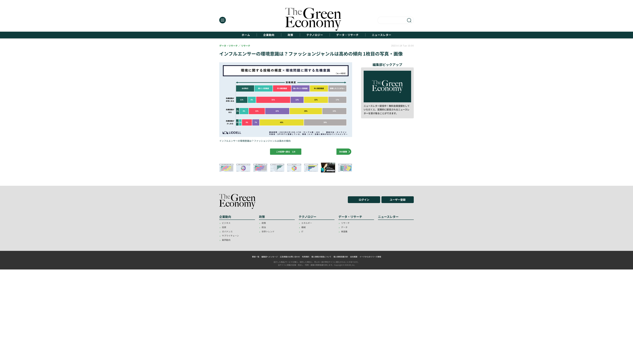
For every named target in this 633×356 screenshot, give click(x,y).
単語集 (344, 231)
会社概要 (353, 256)
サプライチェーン (230, 235)
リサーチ (345, 222)
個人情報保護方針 (340, 256)
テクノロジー (314, 34)
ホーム (246, 34)
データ (344, 227)
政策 (290, 34)
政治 (264, 227)
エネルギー (306, 222)
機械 (303, 227)
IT (302, 231)
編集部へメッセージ (269, 256)
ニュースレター (381, 34)
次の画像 (343, 151)
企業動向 (268, 34)
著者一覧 (255, 256)
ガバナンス (227, 231)
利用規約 (305, 256)
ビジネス (226, 222)
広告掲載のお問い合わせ (290, 256)
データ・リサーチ (347, 34)
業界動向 (226, 239)
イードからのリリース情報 (370, 256)
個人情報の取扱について (321, 256)
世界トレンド (268, 231)
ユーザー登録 (398, 200)
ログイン (364, 200)
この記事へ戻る (285, 151)
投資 (224, 227)
